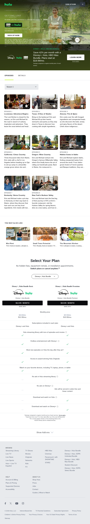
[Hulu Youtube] (18, 503)
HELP (8, 477)
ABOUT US (36, 477)
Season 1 (10, 87)
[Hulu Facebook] (7, 503)
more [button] (45, 20)
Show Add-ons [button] (43, 432)
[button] (9, 75)
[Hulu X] (12, 503)
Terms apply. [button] (62, 415)
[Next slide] (85, 232)
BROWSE (9, 448)
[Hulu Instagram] (23, 503)
